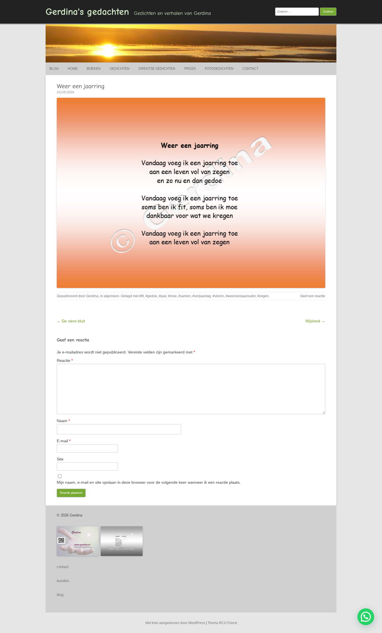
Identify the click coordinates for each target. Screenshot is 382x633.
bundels (63, 581)
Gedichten (119, 69)
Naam (63, 420)
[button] (365, 616)
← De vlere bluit (71, 321)
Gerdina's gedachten (87, 11)
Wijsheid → (315, 321)
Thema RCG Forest (222, 623)
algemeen (111, 296)
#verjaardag (201, 296)
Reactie (65, 360)
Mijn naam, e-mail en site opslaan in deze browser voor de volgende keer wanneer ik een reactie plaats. (149, 482)
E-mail (63, 441)
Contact (250, 69)
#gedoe (151, 296)
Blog (54, 69)
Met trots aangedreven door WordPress (175, 623)
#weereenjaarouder (241, 296)
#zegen (263, 296)
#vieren (218, 296)
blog (60, 595)
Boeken (94, 69)
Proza (190, 69)
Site (60, 459)
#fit (141, 296)
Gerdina (92, 296)
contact (63, 567)
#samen (184, 296)
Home (73, 69)
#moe (172, 296)
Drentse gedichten (156, 69)
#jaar (162, 296)
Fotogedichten (219, 69)
